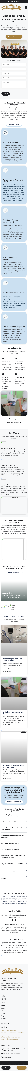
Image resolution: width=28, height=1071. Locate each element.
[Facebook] (2, 999)
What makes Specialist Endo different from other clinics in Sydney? (13, 856)
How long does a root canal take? (10, 849)
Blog (2, 1016)
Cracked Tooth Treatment (8, 1030)
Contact (3, 1018)
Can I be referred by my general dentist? (12, 871)
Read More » (7, 671)
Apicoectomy (5, 1036)
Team (3, 1011)
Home (3, 1006)
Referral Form (5, 1023)
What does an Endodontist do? (9, 822)
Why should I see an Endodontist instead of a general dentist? (13, 829)
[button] (26, 7)
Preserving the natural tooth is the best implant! (13, 766)
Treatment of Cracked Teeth (13, 293)
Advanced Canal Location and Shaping (12, 1032)
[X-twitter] (5, 999)
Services (3, 1013)
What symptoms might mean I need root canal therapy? (12, 836)
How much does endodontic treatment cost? (12, 864)
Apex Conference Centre (8, 1021)
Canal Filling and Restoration (9, 1039)
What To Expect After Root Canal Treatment (12, 659)
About (3, 1008)
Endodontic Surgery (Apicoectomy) (10, 221)
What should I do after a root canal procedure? (10, 878)
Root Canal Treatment (11, 142)
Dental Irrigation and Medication (10, 1038)
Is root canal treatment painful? (10, 843)
